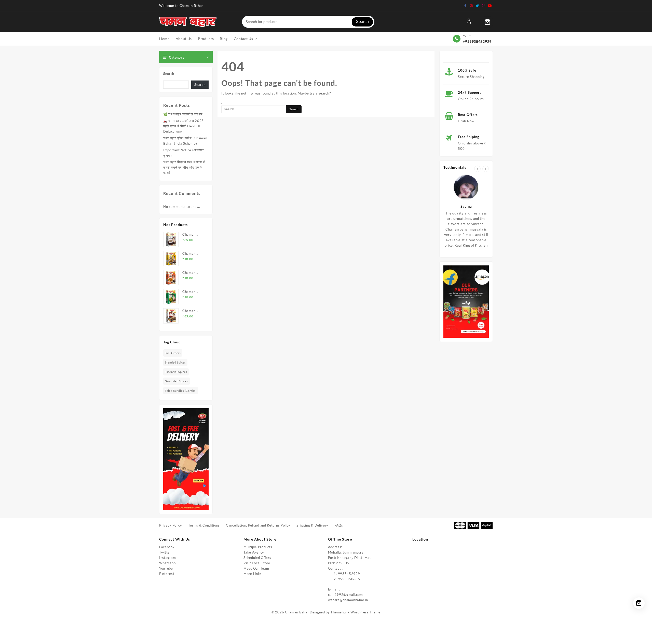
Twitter (165, 552)
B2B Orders (173, 353)
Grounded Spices (176, 381)
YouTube (166, 568)
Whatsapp (167, 563)
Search (362, 21)
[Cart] (487, 22)
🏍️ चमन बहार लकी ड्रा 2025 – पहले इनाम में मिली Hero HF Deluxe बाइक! (185, 126)
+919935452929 (477, 41)
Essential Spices (176, 371)
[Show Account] (469, 22)
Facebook (167, 547)
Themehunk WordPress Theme (356, 612)
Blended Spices (175, 362)
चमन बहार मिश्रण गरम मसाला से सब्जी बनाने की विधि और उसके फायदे (184, 167)
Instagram (167, 558)
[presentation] (477, 169)
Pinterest (166, 574)
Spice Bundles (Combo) (181, 390)
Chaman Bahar (297, 612)
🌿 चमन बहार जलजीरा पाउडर (182, 114)
